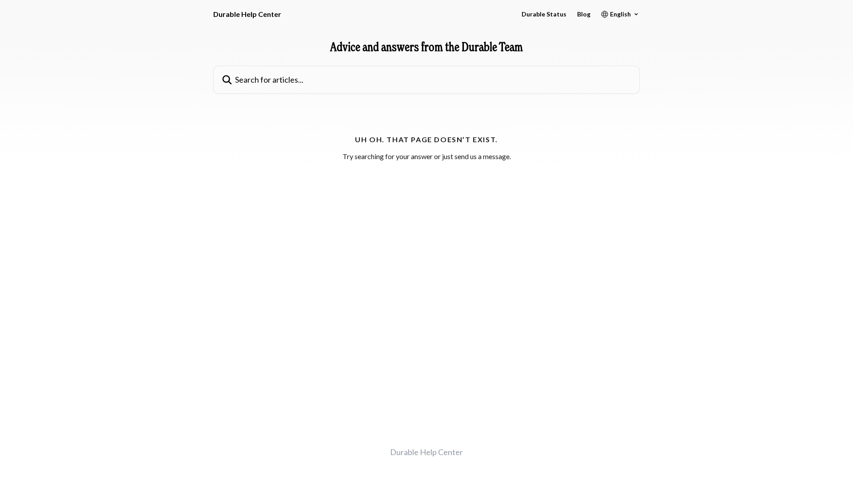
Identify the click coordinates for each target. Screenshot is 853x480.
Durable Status (544, 14)
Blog (583, 14)
